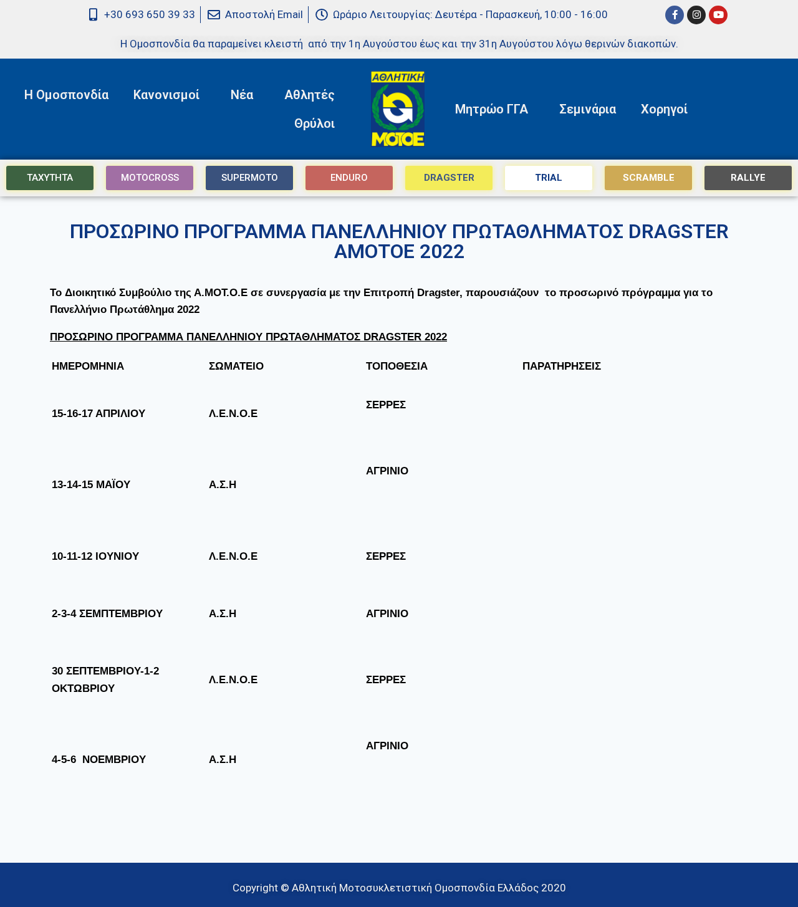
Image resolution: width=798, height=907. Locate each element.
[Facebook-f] (674, 15)
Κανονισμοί (166, 94)
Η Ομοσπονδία (66, 94)
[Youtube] (718, 15)
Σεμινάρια (587, 109)
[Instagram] (696, 15)
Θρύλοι (314, 123)
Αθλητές (309, 94)
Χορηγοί (664, 109)
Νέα (242, 94)
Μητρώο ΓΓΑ (491, 109)
